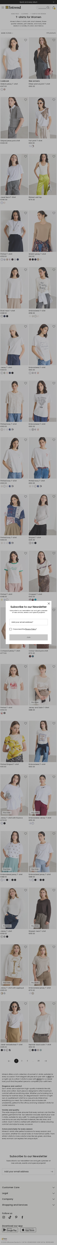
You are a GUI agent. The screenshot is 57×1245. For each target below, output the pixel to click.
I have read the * (25, 629)
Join (28, 637)
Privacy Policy (30, 629)
